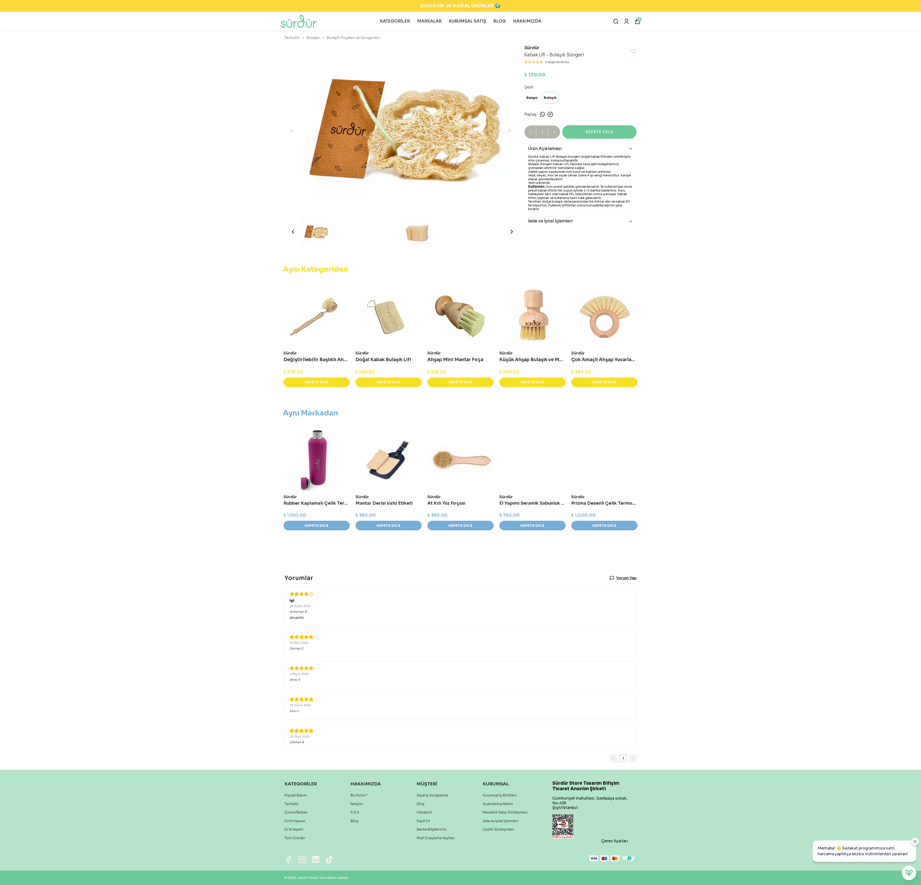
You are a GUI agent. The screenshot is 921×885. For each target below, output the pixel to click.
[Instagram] (302, 859)
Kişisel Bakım (295, 795)
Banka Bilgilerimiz (432, 829)
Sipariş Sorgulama (432, 795)
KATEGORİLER (395, 21)
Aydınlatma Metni (498, 804)
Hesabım (424, 812)
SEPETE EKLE (599, 131)
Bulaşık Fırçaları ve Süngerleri (353, 37)
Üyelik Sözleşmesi (498, 829)
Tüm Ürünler (294, 838)
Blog (354, 821)
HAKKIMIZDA (527, 21)
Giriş (421, 804)
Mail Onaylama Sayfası (436, 838)
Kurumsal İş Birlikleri (500, 795)
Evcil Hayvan (294, 821)
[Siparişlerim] (627, 21)
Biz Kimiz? (358, 795)
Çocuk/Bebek (295, 812)
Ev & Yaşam (293, 829)
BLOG (499, 21)
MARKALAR (429, 21)
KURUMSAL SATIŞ (467, 21)
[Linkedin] (316, 859)
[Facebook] (288, 859)
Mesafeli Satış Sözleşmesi (505, 812)
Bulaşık (313, 37)
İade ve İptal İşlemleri (500, 821)
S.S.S (354, 812)
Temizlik (292, 37)
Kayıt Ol (423, 821)
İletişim (356, 804)
